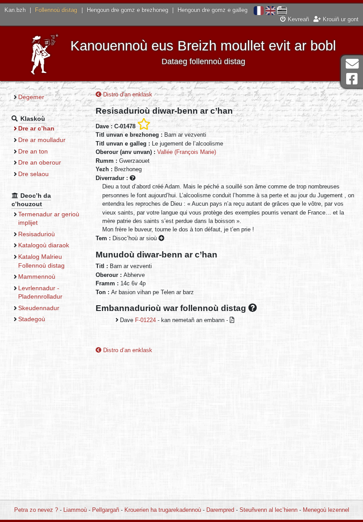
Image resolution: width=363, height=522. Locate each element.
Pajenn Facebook (352, 79)
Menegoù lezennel (326, 510)
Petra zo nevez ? (36, 510)
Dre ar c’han (36, 128)
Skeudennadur (38, 307)
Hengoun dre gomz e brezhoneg (127, 10)
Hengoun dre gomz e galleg (212, 10)
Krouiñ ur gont (340, 19)
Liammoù (75, 510)
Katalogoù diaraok (43, 245)
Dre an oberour (39, 162)
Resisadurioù (36, 234)
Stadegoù (31, 318)
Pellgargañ (105, 510)
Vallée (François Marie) (186, 152)
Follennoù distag (56, 10)
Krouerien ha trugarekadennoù (162, 510)
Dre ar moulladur (42, 139)
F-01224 (145, 320)
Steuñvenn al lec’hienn (268, 510)
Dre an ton (33, 151)
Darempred (220, 510)
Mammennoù (36, 276)
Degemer (31, 96)
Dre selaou (33, 173)
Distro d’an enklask (126, 94)
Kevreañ (297, 19)
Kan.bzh (15, 10)
